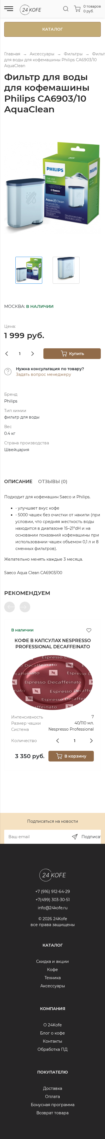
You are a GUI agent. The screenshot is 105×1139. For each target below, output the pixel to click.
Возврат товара (52, 1112)
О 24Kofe (52, 1024)
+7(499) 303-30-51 (53, 899)
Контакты (52, 1041)
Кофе (52, 969)
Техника (53, 977)
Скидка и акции (52, 961)
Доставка (52, 1088)
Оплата (52, 1096)
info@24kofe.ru (52, 907)
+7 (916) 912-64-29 (52, 891)
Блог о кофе (52, 1033)
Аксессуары (52, 985)
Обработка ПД (52, 1049)
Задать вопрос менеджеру (43, 374)
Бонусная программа (52, 1104)
